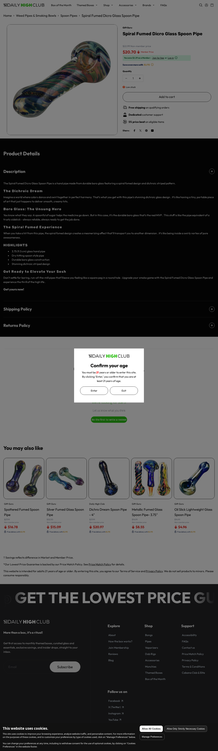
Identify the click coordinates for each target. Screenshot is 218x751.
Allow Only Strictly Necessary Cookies (186, 728)
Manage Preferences (152, 736)
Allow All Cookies (151, 728)
